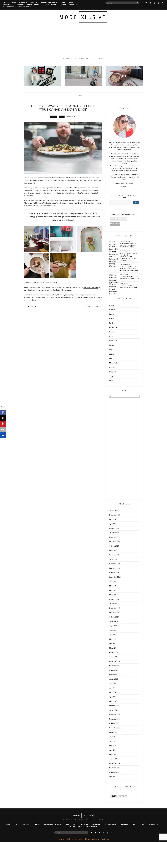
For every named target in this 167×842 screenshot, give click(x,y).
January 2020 (113, 533)
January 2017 (113, 657)
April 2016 (112, 697)
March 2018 (113, 595)
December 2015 (114, 714)
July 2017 (112, 630)
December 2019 (114, 537)
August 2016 (113, 679)
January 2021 (113, 510)
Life (110, 358)
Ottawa (111, 367)
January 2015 (113, 759)
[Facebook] (3, 412)
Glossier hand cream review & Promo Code (129, 277)
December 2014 (114, 763)
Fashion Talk (113, 327)
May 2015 (112, 745)
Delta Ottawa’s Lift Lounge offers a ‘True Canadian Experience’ (63, 107)
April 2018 (112, 590)
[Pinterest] (3, 424)
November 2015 (114, 719)
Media (71, 3)
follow (136, 202)
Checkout (23, 3)
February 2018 (114, 599)
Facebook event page (64, 290)
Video (111, 381)
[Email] (3, 429)
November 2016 (114, 666)
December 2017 (114, 608)
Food (62, 116)
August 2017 (113, 626)
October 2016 (114, 670)
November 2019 (114, 541)
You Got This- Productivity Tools (17, 7)
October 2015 (114, 723)
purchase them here (91, 287)
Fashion (111, 323)
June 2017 (112, 635)
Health (111, 345)
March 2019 (113, 550)
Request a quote (49, 5)
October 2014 (114, 772)
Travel (111, 376)
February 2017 (114, 652)
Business (112, 310)
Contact (33, 3)
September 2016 (115, 675)
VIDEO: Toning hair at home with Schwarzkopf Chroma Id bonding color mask (129, 256)
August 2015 (113, 732)
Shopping (112, 372)
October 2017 (114, 617)
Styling (63, 5)
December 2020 (114, 515)
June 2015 (112, 741)
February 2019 (114, 555)
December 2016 (114, 661)
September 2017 (115, 621)
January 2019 (113, 559)
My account (18, 5)
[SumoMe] (3, 435)
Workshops (74, 5)
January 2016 (113, 710)
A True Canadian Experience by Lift (46, 188)
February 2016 (114, 706)
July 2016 (112, 683)
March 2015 (113, 754)
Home (111, 349)
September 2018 (115, 577)
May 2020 (112, 519)
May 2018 (112, 586)
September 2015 (115, 728)
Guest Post (113, 341)
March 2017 (113, 648)
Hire (63, 3)
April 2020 (112, 524)
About (6, 3)
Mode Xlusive (113, 363)
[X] (3, 418)
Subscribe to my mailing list (122, 214)
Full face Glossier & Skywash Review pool (129, 286)
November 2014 (114, 768)
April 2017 (112, 643)
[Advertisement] (83, 40)
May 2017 (112, 639)
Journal (111, 354)
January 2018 (113, 604)
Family (111, 318)
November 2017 (114, 612)
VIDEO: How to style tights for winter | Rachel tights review (129, 268)
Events (53, 116)
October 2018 (114, 573)
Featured (112, 332)
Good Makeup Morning (49, 3)
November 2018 (114, 568)
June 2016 (112, 688)
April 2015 (112, 750)
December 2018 (114, 564)
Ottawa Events (33, 5)
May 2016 (112, 692)
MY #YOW (6, 5)
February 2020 (114, 528)
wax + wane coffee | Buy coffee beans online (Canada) (128, 245)
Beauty (111, 305)
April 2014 (112, 777)
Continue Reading (94, 306)
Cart (14, 3)
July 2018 (112, 581)
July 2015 (112, 737)
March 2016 (113, 701)
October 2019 (114, 546)
